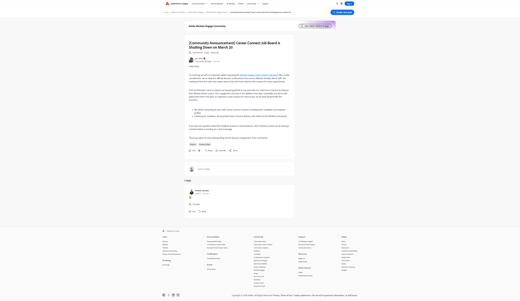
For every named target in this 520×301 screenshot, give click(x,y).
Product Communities (178, 12)
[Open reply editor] (240, 169)
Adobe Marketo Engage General (216, 12)
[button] (342, 12)
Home (167, 12)
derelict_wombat (202, 190)
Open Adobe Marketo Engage (316, 26)
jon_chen (199, 58)
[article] (239, 201)
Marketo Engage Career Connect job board (259, 75)
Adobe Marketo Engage (196, 12)
